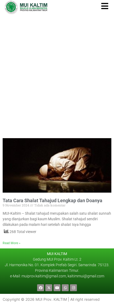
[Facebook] (40, 287)
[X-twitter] (48, 287)
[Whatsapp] (65, 287)
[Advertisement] (57, 74)
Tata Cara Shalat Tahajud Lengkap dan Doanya (52, 200)
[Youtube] (57, 287)
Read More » (11, 243)
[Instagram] (73, 287)
